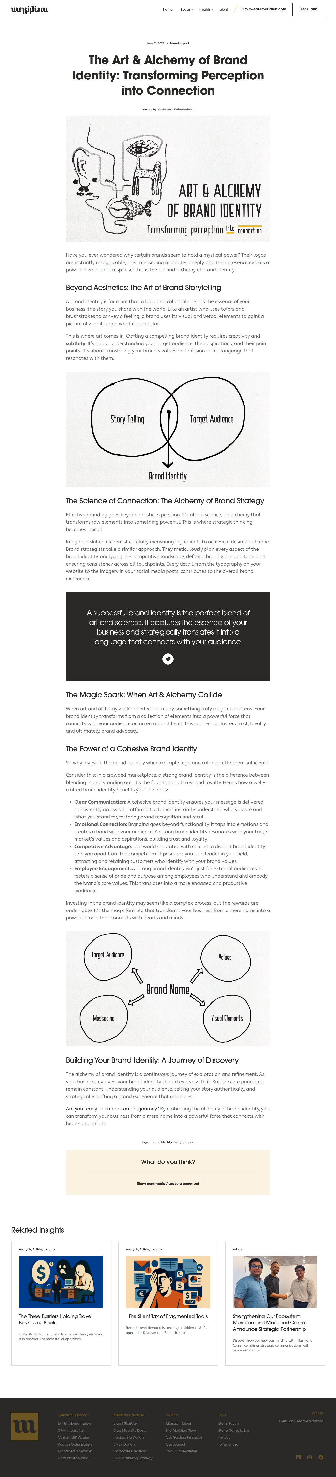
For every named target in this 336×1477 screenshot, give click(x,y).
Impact (190, 1142)
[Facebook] (321, 1457)
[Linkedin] (299, 1457)
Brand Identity (162, 1142)
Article (37, 1249)
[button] (168, 1181)
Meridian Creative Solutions (301, 1421)
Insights (49, 1249)
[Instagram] (310, 1457)
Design (178, 1142)
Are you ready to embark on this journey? (112, 1109)
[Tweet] (168, 659)
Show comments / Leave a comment (168, 1184)
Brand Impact (179, 43)
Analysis (25, 1249)
